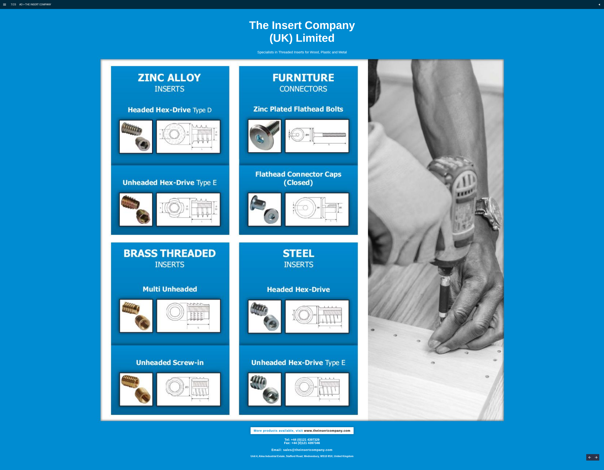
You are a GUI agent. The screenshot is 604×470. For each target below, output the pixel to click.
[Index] (4, 4)
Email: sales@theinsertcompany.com (302, 450)
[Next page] (596, 457)
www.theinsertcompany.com (302, 430)
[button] (599, 4)
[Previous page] (589, 457)
